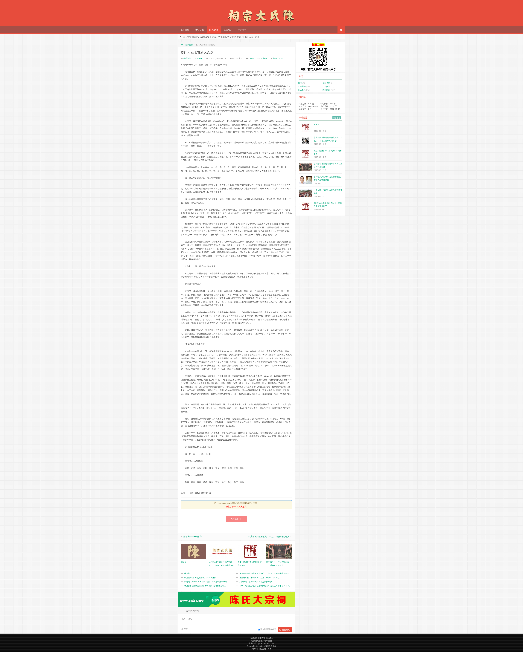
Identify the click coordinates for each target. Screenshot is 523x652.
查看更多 (336, 118)
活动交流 (199, 29)
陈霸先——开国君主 (192, 536)
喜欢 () (237, 518)
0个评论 (263, 58)
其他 (300, 83)
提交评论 (286, 629)
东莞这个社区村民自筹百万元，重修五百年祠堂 (259, 577)
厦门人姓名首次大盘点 (197, 52)
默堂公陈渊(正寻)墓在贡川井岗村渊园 (200, 577)
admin (199, 58)
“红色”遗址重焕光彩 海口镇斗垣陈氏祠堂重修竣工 (205, 585)
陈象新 (187, 573)
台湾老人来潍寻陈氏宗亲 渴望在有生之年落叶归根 (205, 581)
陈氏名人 (228, 29)
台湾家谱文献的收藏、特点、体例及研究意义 (268, 536)
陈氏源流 (213, 29)
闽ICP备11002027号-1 (261, 648)
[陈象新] (193, 551)
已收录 (251, 58)
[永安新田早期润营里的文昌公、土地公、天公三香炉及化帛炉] (222, 551)
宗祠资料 (242, 29)
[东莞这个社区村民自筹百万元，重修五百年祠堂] (279, 551)
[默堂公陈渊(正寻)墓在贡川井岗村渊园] (250, 551)
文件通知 (185, 29)
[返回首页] (182, 44)
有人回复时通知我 (268, 629)
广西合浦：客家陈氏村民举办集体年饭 (255, 581)
